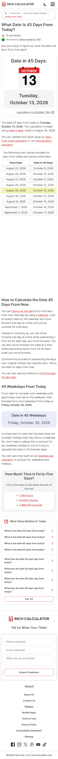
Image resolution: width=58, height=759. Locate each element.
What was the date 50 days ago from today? (24, 561)
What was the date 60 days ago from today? (24, 580)
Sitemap (29, 736)
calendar (43, 315)
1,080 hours (26, 495)
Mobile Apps (29, 712)
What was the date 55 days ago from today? (24, 570)
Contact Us (29, 700)
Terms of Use (29, 718)
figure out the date (23, 311)
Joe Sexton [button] (15, 35)
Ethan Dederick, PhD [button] (30, 39)
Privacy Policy (29, 724)
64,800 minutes (28, 500)
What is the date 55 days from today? (24, 537)
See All (29, 599)
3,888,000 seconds (30, 505)
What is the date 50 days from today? (24, 530)
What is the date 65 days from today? (24, 549)
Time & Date (15, 13)
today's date (15, 130)
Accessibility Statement (29, 730)
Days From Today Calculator (35, 13)
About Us (29, 694)
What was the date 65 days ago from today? (24, 590)
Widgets (29, 706)
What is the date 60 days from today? (24, 543)
